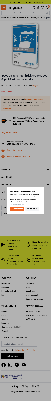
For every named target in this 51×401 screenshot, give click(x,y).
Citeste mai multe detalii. (17, 204)
